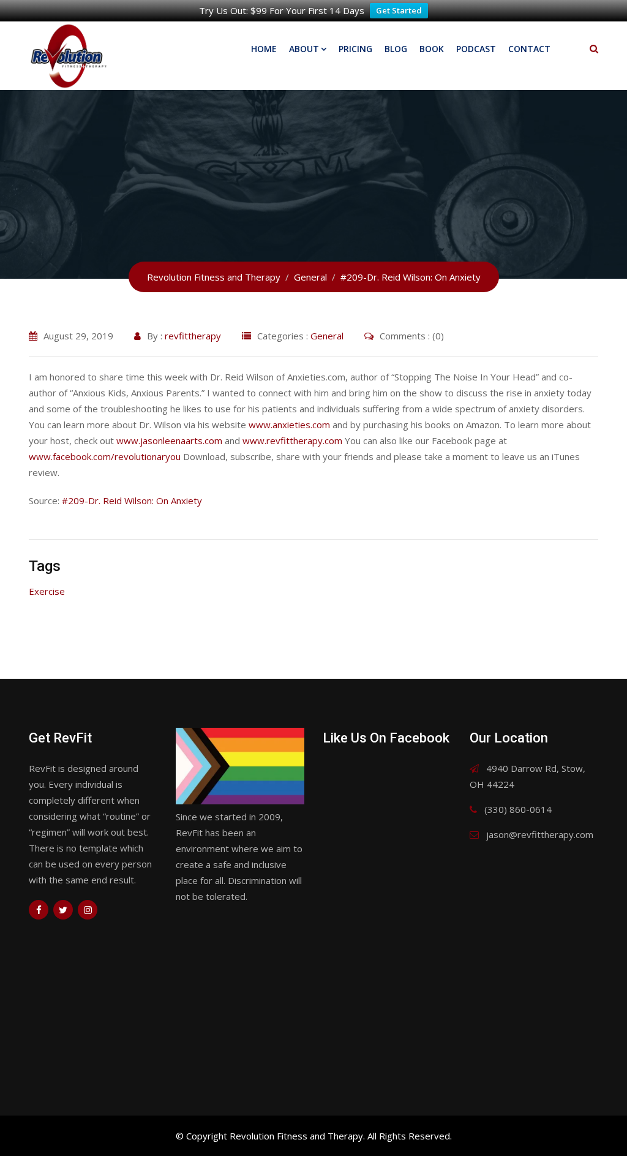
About (304, 49)
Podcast (476, 49)
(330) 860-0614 (518, 809)
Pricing (355, 49)
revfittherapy (193, 336)
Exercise (47, 591)
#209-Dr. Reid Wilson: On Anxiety (132, 500)
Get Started (399, 10)
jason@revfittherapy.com (539, 834)
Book (431, 49)
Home (264, 49)
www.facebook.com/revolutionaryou (105, 456)
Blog (396, 49)
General (327, 336)
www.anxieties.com (289, 424)
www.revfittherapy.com (292, 440)
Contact (529, 49)
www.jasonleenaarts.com (169, 440)
